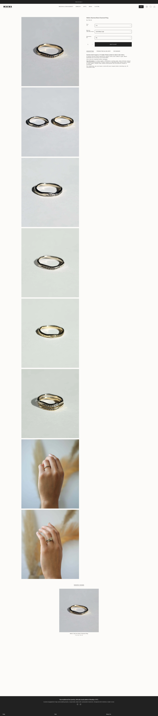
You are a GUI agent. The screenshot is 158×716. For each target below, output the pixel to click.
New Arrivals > (79, 1)
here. (106, 59)
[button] (66, 7)
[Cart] (154, 6)
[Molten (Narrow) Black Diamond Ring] (79, 610)
